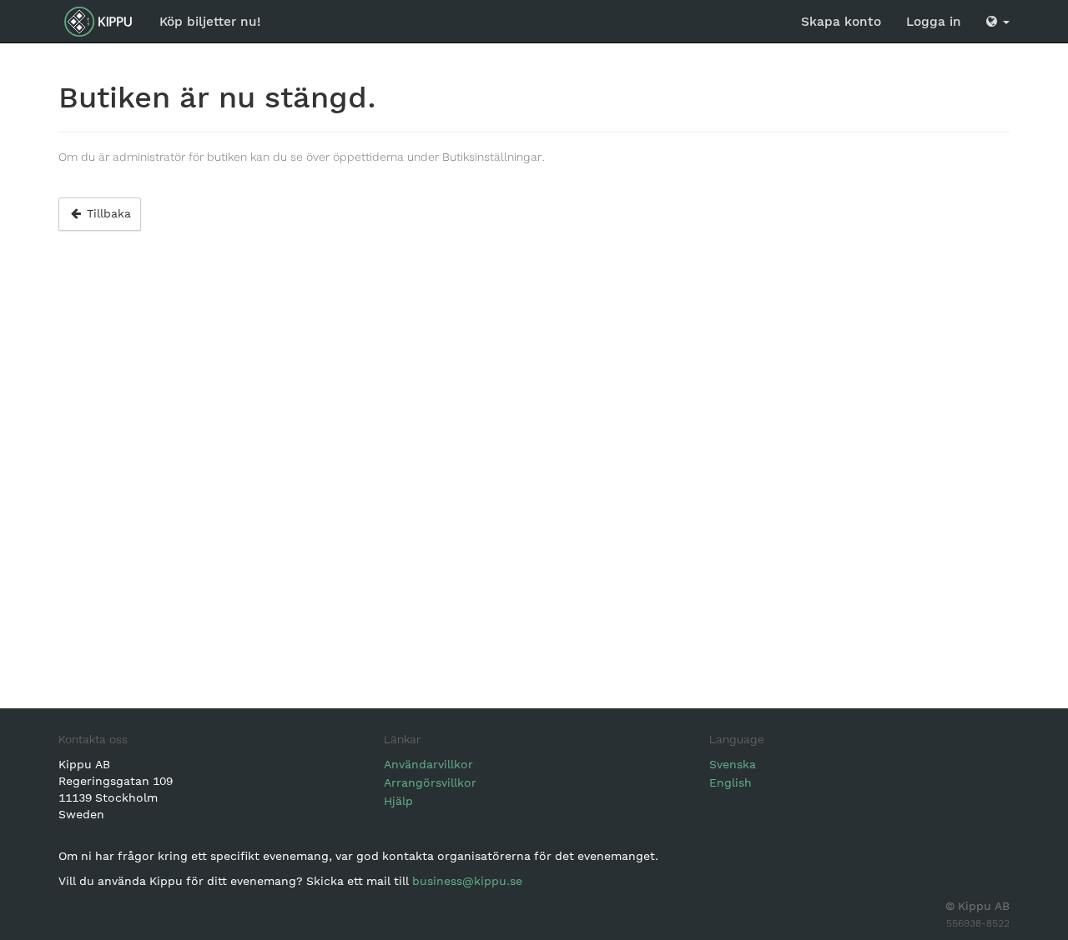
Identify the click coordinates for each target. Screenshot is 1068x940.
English (730, 782)
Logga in (933, 21)
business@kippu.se (467, 881)
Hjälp (398, 801)
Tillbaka (107, 213)
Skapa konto (841, 21)
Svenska (732, 764)
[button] (998, 21)
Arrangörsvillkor (430, 782)
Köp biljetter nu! (209, 21)
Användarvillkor (428, 764)
